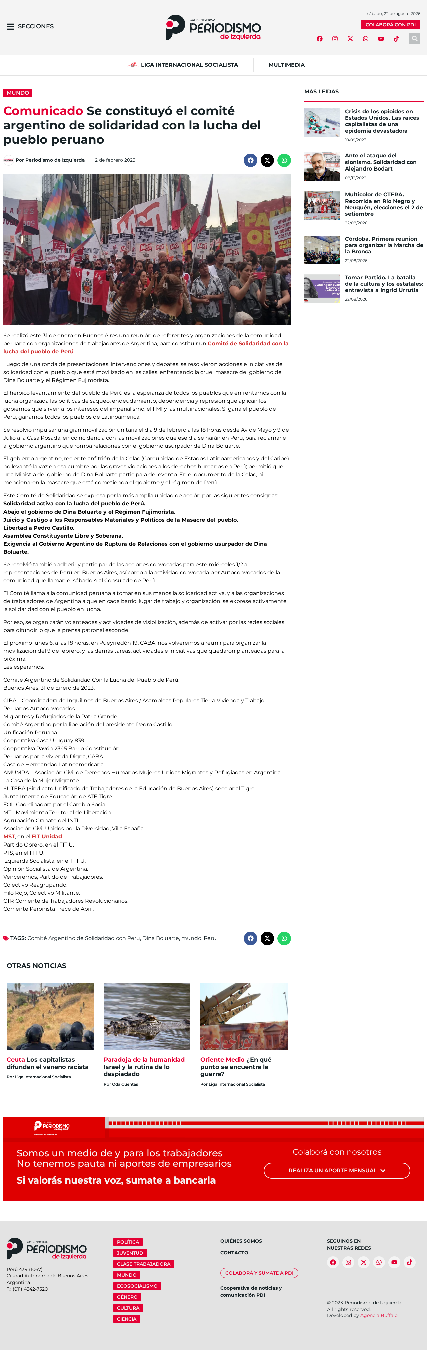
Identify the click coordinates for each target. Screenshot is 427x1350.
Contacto (234, 1253)
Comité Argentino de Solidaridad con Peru (83, 938)
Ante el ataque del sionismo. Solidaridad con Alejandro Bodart (381, 162)
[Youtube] (381, 39)
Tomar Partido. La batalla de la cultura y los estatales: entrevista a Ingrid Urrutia (384, 283)
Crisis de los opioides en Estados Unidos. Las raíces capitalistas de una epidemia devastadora (382, 121)
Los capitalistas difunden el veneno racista (48, 1063)
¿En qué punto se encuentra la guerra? (235, 1067)
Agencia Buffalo (379, 1315)
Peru (210, 938)
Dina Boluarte (160, 938)
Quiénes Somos (241, 1241)
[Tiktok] (396, 39)
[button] (250, 160)
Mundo (18, 93)
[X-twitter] (350, 39)
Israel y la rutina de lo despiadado (144, 1067)
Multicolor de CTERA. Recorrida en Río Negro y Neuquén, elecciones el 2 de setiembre (384, 204)
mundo (191, 938)
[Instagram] (335, 39)
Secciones (36, 26)
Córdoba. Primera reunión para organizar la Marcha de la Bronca (384, 245)
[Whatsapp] (366, 39)
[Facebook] (320, 39)
